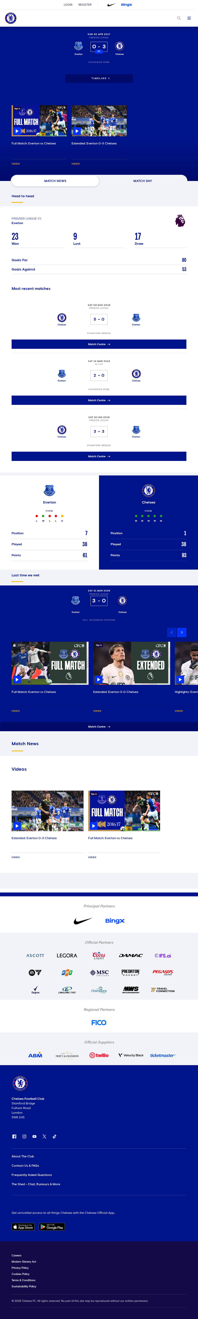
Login (68, 4)
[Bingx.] (126, 5)
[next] (181, 632)
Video (16, 164)
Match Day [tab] (142, 181)
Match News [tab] (55, 181)
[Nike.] (111, 5)
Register (85, 4)
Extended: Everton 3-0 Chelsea (115, 692)
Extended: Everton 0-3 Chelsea (94, 143)
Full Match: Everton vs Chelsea (34, 143)
